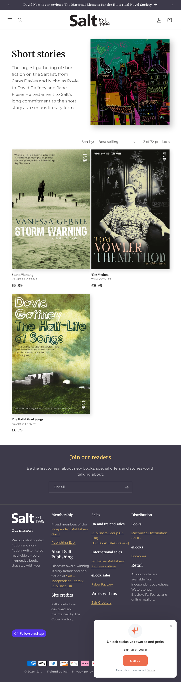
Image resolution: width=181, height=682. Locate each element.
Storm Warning (22, 275)
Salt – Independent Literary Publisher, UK (67, 581)
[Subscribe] (127, 487)
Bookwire (138, 556)
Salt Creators (101, 603)
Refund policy (57, 671)
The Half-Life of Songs (27, 419)
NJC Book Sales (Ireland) (110, 543)
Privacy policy (82, 671)
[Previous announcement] (9, 5)
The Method (100, 275)
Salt (39, 671)
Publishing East (63, 542)
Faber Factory (102, 584)
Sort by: (88, 142)
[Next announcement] (172, 5)
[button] (10, 20)
